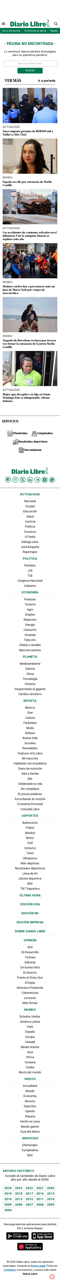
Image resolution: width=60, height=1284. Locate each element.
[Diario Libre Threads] (45, 480)
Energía (30, 624)
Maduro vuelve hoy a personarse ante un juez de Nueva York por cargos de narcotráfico (29, 290)
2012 (29, 1199)
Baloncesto (30, 822)
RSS (30, 1155)
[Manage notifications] (52, 1276)
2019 (8, 1193)
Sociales (30, 743)
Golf (30, 843)
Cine (30, 712)
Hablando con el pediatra (30, 763)
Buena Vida (30, 738)
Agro (30, 609)
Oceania (30, 1062)
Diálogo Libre (30, 542)
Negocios (30, 619)
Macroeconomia (30, 650)
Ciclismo (30, 848)
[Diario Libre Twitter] (23, 480)
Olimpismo (30, 858)
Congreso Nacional (30, 580)
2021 (40, 1188)
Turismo (30, 604)
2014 (8, 1199)
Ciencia (30, 668)
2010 (50, 1199)
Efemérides (30, 1145)
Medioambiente (30, 663)
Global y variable (30, 645)
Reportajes (30, 552)
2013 (18, 1199)
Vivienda (30, 635)
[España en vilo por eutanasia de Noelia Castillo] (30, 156)
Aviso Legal (38, 1265)
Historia (30, 684)
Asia (30, 1052)
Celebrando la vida (30, 784)
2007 (29, 1204)
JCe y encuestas (11, 30)
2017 (29, 1193)
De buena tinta (30, 967)
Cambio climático (30, 694)
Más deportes (30, 863)
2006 (40, 1204)
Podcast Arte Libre (30, 753)
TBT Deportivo (30, 888)
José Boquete (30, 547)
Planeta (30, 657)
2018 (18, 1193)
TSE (30, 575)
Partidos (30, 565)
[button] (56, 23)
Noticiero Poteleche (30, 987)
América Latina (30, 1021)
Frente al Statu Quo (30, 977)
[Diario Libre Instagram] (15, 480)
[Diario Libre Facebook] (8, 480)
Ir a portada (46, 80)
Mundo (7, 177)
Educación (30, 511)
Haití (30, 1026)
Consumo (30, 629)
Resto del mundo (30, 1072)
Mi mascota (30, 758)
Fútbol (30, 827)
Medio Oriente (30, 1047)
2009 (8, 1204)
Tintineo (30, 957)
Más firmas (30, 1003)
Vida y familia (30, 773)
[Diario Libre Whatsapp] (52, 480)
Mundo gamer (30, 1126)
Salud (30, 516)
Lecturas (30, 998)
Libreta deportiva (30, 878)
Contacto (10, 1269)
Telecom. (30, 640)
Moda (30, 728)
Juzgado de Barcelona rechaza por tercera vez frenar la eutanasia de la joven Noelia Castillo (29, 344)
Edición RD (30, 913)
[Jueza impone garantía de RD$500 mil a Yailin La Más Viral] (30, 105)
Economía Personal (30, 804)
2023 (18, 1188)
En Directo (30, 972)
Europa (30, 1037)
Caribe (30, 1067)
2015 (50, 1193)
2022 (29, 1188)
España (30, 1031)
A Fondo (30, 536)
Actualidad (11, 126)
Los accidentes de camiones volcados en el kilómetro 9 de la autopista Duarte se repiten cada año (30, 236)
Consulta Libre (30, 809)
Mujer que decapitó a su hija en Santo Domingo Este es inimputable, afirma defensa (26, 398)
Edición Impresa (30, 922)
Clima (30, 674)
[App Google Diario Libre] (17, 1235)
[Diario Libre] (30, 23)
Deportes (30, 816)
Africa (30, 1057)
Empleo (30, 614)
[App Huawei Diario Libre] (30, 1246)
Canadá (30, 1042)
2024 (8, 1188)
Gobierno (30, 586)
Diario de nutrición (30, 768)
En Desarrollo (30, 952)
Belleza (30, 733)
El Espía (30, 982)
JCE (30, 570)
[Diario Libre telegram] (37, 480)
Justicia (30, 521)
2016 (40, 1193)
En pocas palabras (30, 794)
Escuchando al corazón (30, 799)
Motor (30, 838)
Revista (30, 701)
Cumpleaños (30, 1150)
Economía (30, 592)
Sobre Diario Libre (30, 931)
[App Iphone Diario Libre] (42, 1235)
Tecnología (30, 679)
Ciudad (30, 506)
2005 (50, 1204)
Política (30, 526)
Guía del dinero (30, 1131)
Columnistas (30, 992)
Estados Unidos (30, 1016)
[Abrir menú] (3, 23)
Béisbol (30, 833)
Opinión (30, 940)
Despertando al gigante (30, 689)
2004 (8, 1210)
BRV (30, 883)
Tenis (30, 853)
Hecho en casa (30, 1121)
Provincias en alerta (35, 30)
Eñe (30, 778)
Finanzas (30, 599)
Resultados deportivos (30, 868)
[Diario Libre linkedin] (30, 480)
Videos (30, 1079)
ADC (30, 947)
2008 (18, 1204)
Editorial (30, 962)
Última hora (30, 895)
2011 (40, 1199)
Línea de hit (30, 873)
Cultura (30, 718)
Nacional (30, 501)
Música (30, 707)
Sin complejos (30, 789)
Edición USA (30, 904)
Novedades (30, 748)
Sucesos (30, 531)
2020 (50, 1188)
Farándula (30, 723)
